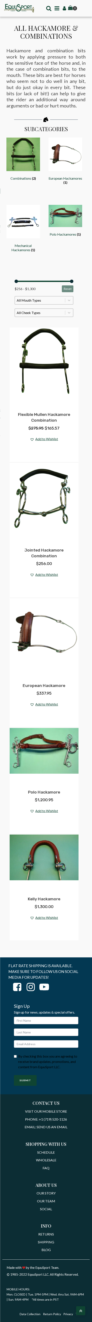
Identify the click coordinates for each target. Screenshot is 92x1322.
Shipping (46, 1242)
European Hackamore (44, 685)
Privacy (68, 1314)
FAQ (46, 1168)
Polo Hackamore (44, 792)
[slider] (16, 281)
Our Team (46, 1201)
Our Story (46, 1193)
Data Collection (30, 1314)
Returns (46, 1234)
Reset (68, 289)
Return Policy (52, 1314)
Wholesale (46, 1160)
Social (46, 1209)
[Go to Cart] (72, 8)
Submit (25, 1080)
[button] (44, 439)
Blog (46, 1250)
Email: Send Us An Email (46, 1127)
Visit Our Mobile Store (46, 1111)
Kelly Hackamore (44, 898)
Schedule (46, 1152)
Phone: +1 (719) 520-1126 (46, 1119)
